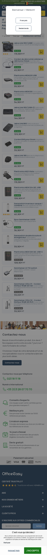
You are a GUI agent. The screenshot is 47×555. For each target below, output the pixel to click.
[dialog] (23, 277)
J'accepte (33, 550)
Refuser (7, 542)
